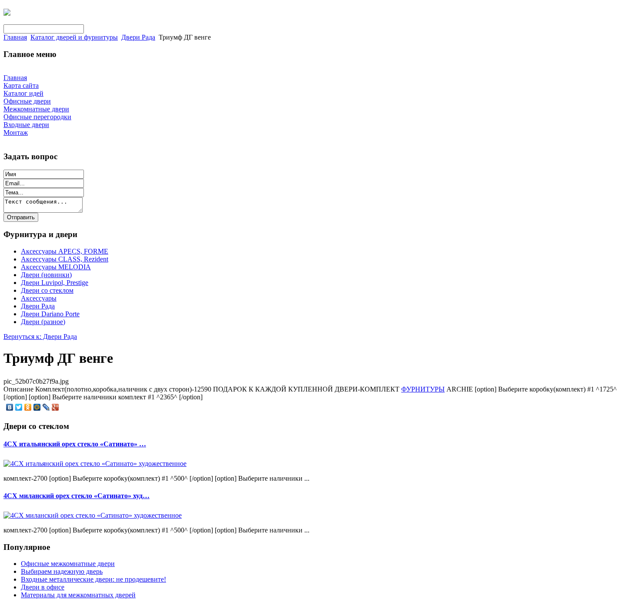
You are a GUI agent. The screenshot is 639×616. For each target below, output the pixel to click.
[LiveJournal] (46, 407)
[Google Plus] (55, 407)
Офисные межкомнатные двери (68, 563)
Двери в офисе (42, 587)
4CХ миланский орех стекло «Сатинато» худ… (76, 495)
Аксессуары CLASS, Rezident (64, 259)
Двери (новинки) (46, 274)
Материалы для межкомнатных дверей (78, 595)
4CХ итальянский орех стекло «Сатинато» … (74, 444)
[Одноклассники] (28, 407)
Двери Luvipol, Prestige (54, 282)
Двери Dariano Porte (50, 314)
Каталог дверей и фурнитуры (74, 37)
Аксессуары (39, 298)
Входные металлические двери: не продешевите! (93, 579)
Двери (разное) (43, 321)
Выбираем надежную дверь (62, 571)
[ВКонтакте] (9, 407)
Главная (15, 37)
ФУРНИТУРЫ (423, 389)
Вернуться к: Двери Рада (40, 336)
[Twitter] (18, 407)
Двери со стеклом (47, 290)
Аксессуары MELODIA (56, 267)
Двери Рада (138, 37)
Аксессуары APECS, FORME (64, 251)
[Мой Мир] (37, 407)
